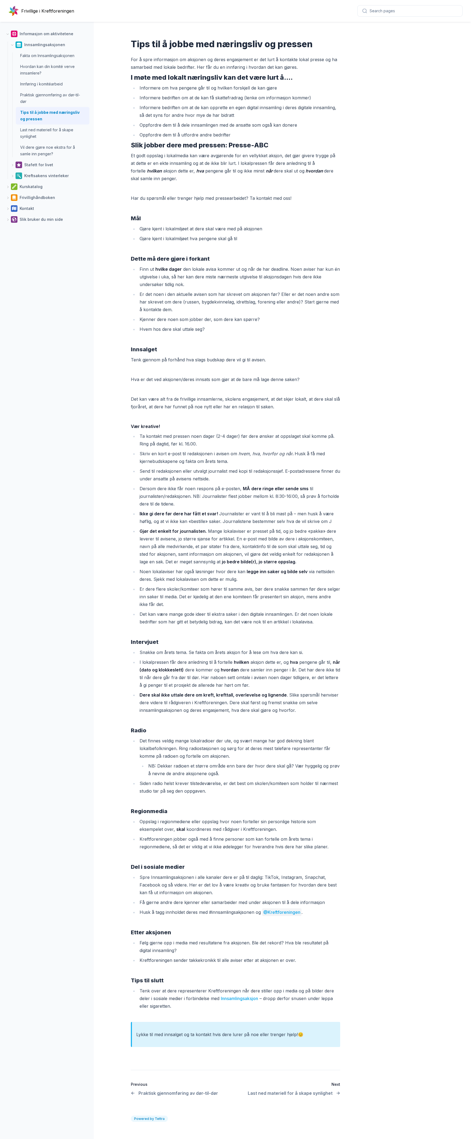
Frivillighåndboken (37, 197)
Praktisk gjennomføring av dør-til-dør (50, 98)
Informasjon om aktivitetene (46, 33)
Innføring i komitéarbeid (41, 84)
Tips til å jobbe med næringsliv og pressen (50, 115)
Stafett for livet (38, 164)
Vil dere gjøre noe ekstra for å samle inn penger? (47, 150)
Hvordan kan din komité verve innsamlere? (47, 69)
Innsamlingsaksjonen (44, 44)
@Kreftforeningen (281, 912)
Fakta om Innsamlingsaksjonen (47, 55)
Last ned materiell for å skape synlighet (46, 133)
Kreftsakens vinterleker (46, 175)
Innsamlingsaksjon (239, 998)
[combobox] (410, 10)
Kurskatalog (31, 186)
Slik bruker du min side (41, 219)
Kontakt (27, 208)
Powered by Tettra (149, 1119)
